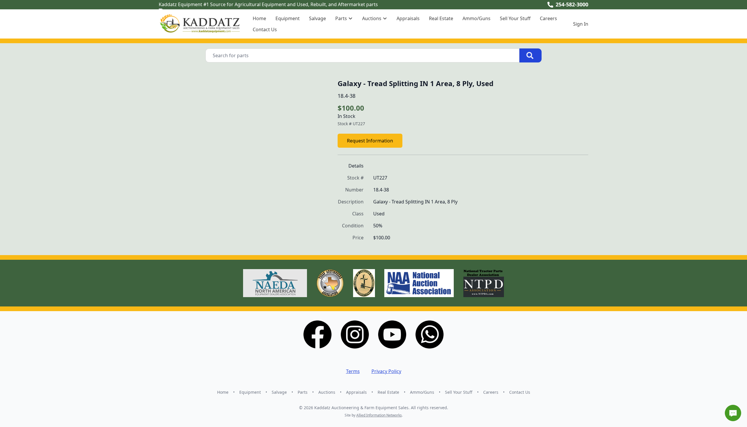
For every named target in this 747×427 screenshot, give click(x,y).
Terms (353, 371)
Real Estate (441, 18)
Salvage (317, 18)
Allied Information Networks (379, 415)
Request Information (370, 140)
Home (259, 18)
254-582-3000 (572, 4)
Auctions (326, 392)
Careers (548, 18)
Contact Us (265, 29)
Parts (303, 392)
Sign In (580, 24)
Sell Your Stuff (515, 18)
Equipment (287, 18)
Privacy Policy (386, 371)
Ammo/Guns (476, 18)
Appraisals (408, 18)
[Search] (530, 55)
